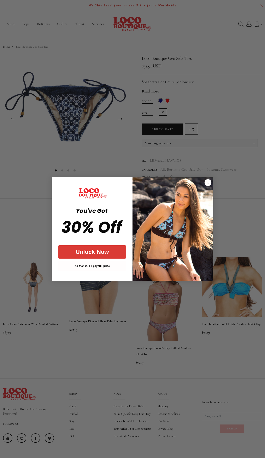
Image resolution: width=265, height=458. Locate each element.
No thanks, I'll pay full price (92, 265)
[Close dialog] (208, 182)
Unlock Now (92, 252)
